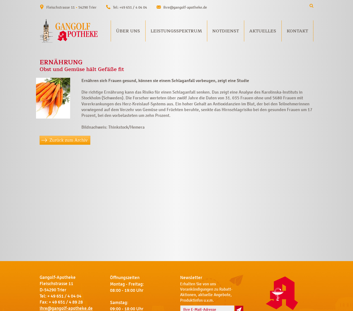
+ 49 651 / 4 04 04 (64, 296)
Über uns (128, 31)
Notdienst (225, 31)
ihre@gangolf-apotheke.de (185, 7)
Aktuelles (262, 31)
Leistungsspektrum (176, 31)
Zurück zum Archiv (68, 140)
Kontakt (297, 31)
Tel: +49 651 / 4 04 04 (130, 7)
